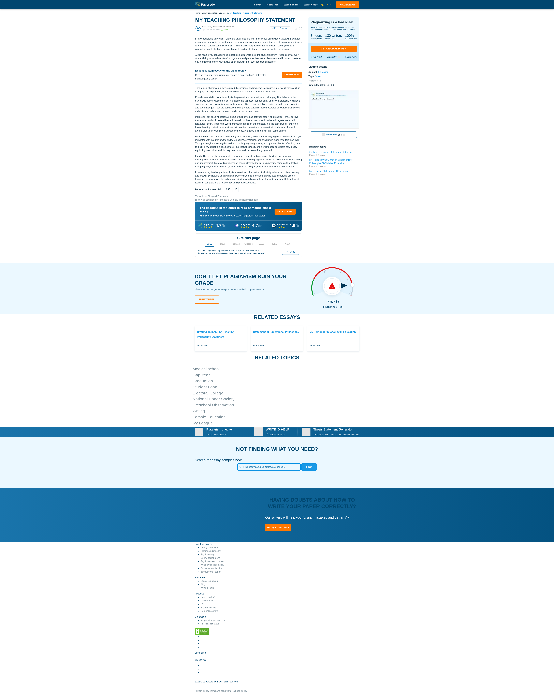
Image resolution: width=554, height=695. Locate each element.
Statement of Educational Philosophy (276, 331)
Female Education (209, 417)
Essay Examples (209, 13)
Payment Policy (209, 607)
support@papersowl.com (213, 620)
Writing (199, 411)
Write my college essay (212, 565)
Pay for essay (207, 554)
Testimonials (207, 600)
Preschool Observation (213, 405)
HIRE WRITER (207, 299)
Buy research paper (211, 572)
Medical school (206, 369)
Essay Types (310, 4)
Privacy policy (202, 691)
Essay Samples (290, 4)
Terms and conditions (220, 691)
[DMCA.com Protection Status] (202, 631)
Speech (319, 76)
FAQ (203, 604)
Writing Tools (272, 4)
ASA (261, 244)
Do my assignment (210, 558)
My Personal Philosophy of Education (328, 171)
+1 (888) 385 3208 (210, 623)
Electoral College (208, 393)
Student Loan (205, 387)
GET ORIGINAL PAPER (333, 48)
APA (209, 244)
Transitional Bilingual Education (211, 196)
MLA (222, 244)
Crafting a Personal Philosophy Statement (330, 152)
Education (223, 13)
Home (197, 13)
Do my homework (209, 547)
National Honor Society (213, 399)
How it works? (208, 597)
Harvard (236, 244)
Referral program (209, 611)
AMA (287, 244)
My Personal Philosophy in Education (332, 331)
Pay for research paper (212, 561)
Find (309, 467)
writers (333, 35)
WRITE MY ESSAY (285, 211)
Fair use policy (239, 691)
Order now (347, 4)
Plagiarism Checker (211, 551)
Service (257, 4)
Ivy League (203, 423)
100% (349, 35)
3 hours (316, 35)
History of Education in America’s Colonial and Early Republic (226, 200)
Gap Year (201, 375)
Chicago (248, 244)
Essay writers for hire (211, 568)
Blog (203, 584)
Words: (314, 80)
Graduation (203, 381)
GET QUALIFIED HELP (278, 527)
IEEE (274, 244)
